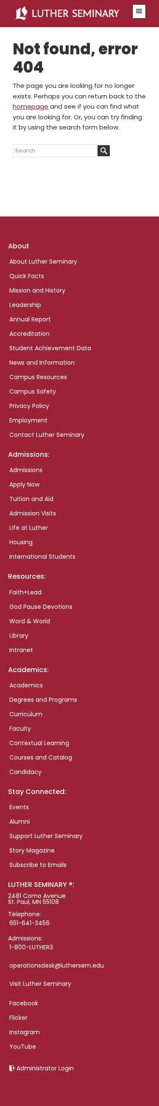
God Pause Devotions (41, 606)
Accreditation (29, 333)
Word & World (29, 621)
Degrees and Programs (43, 699)
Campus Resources (38, 377)
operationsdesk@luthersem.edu (56, 965)
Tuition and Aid (31, 499)
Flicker (18, 1017)
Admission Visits (32, 513)
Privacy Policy (29, 406)
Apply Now (24, 484)
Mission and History (37, 290)
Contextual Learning (39, 743)
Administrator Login (45, 1068)
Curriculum (25, 714)
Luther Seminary (69, 13)
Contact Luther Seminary (46, 435)
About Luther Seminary (43, 261)
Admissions (25, 470)
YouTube (22, 1046)
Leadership (25, 305)
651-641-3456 (29, 923)
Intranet (21, 650)
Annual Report (30, 319)
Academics (26, 685)
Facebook (23, 1003)
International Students (42, 556)
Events (19, 807)
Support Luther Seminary (46, 836)
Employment (28, 420)
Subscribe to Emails (38, 865)
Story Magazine (32, 850)
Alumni (19, 821)
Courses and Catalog (40, 757)
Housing (21, 542)
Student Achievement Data (50, 348)
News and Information (42, 362)
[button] (139, 11)
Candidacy (25, 772)
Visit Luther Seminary (40, 983)
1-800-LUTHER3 (31, 947)
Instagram (24, 1032)
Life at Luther (28, 527)
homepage (30, 106)
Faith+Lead (25, 592)
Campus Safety (32, 391)
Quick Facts (26, 276)
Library (18, 635)
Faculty (20, 728)
